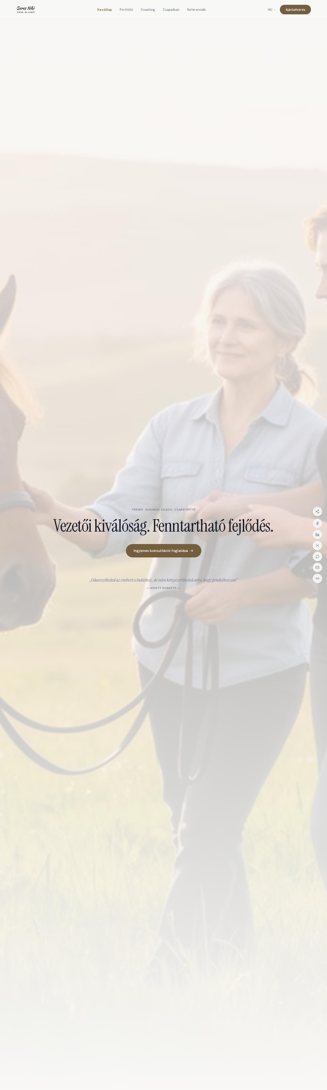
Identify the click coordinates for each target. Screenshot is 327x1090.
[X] (317, 545)
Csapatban (171, 9)
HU (270, 9)
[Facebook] (317, 523)
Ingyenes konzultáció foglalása (161, 550)
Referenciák (196, 9)
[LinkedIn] (317, 534)
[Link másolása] (317, 578)
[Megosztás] (317, 511)
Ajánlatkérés (295, 9)
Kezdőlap (104, 9)
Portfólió (126, 9)
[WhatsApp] (317, 556)
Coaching (148, 9)
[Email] (317, 567)
